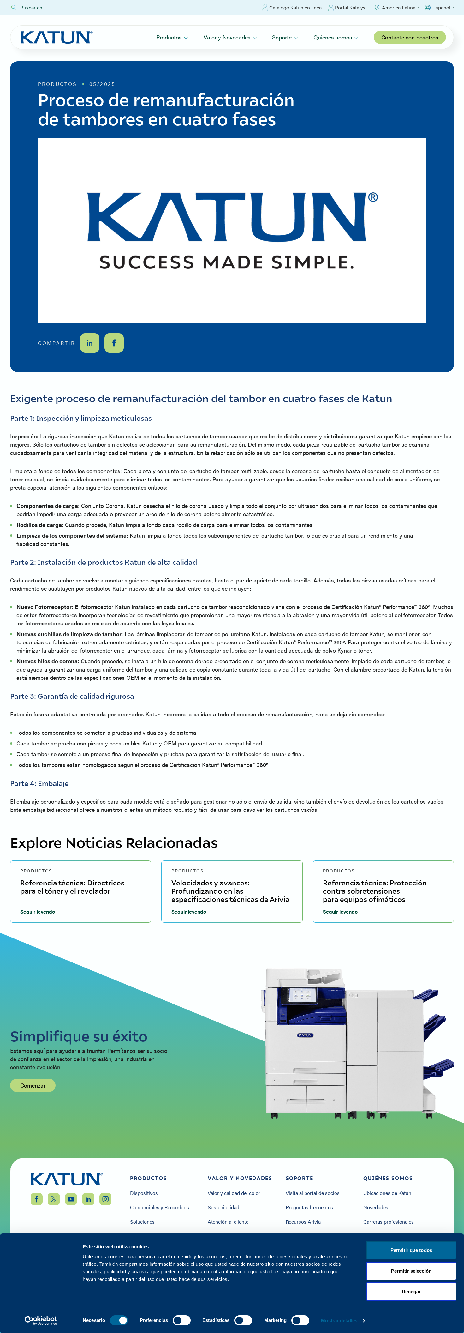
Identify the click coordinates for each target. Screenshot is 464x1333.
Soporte (282, 37)
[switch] (182, 1320)
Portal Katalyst (351, 7)
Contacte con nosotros (409, 37)
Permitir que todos (411, 1250)
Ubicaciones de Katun (387, 1193)
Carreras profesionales (388, 1221)
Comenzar (32, 1085)
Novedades (375, 1207)
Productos (169, 37)
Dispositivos (144, 1193)
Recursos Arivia (303, 1221)
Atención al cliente (228, 1221)
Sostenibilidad (223, 1207)
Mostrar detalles (339, 1320)
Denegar (411, 1291)
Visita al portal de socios (313, 1193)
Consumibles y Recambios (159, 1207)
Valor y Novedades (227, 37)
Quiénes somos (332, 37)
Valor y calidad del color (234, 1193)
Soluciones (142, 1221)
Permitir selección (411, 1271)
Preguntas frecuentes (309, 1207)
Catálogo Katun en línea (295, 7)
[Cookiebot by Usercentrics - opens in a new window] (40, 1320)
